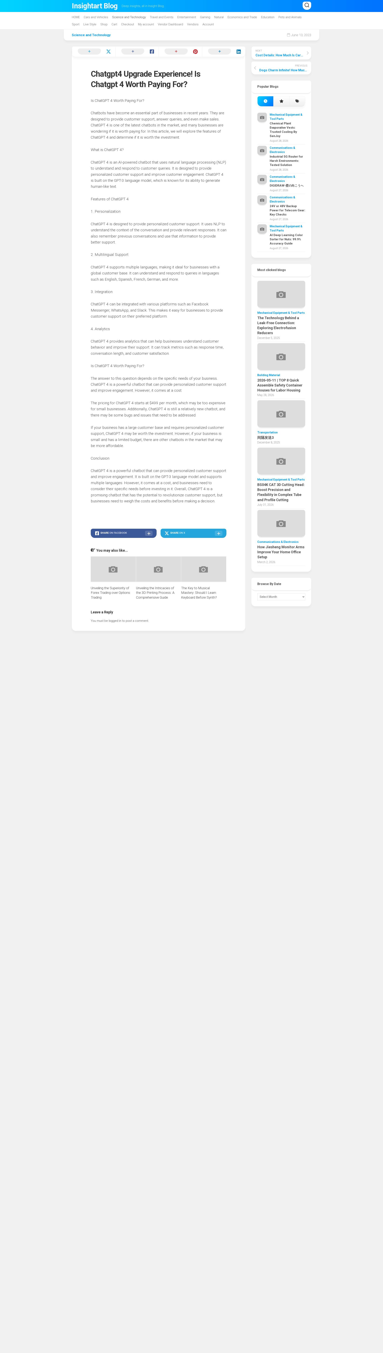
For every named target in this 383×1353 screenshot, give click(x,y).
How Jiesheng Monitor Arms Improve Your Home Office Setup (280, 552)
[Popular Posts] (281, 101)
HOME (76, 17)
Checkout (127, 24)
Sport (75, 24)
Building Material (268, 375)
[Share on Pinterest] (180, 52)
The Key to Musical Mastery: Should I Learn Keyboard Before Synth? (199, 593)
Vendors (192, 24)
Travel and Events (161, 17)
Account (208, 24)
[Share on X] (93, 52)
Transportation (267, 432)
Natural (219, 17)
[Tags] (297, 101)
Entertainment (186, 17)
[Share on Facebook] (137, 52)
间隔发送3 (265, 437)
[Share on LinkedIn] (224, 52)
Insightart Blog (95, 6)
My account (146, 24)
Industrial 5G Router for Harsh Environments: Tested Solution (286, 161)
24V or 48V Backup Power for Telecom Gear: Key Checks (287, 210)
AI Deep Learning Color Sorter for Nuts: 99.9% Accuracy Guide (286, 239)
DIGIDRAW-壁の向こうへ (287, 185)
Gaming (205, 17)
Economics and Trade (242, 17)
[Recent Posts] (265, 101)
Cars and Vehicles (96, 17)
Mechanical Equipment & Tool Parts (281, 312)
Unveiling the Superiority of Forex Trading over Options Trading (110, 593)
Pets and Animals (290, 17)
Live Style (89, 24)
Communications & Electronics (278, 541)
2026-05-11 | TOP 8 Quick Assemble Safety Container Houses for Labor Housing (279, 385)
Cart (114, 24)
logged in (115, 621)
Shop (104, 24)
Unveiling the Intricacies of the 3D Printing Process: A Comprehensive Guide (155, 593)
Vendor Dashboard (170, 24)
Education (267, 17)
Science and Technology (129, 17)
